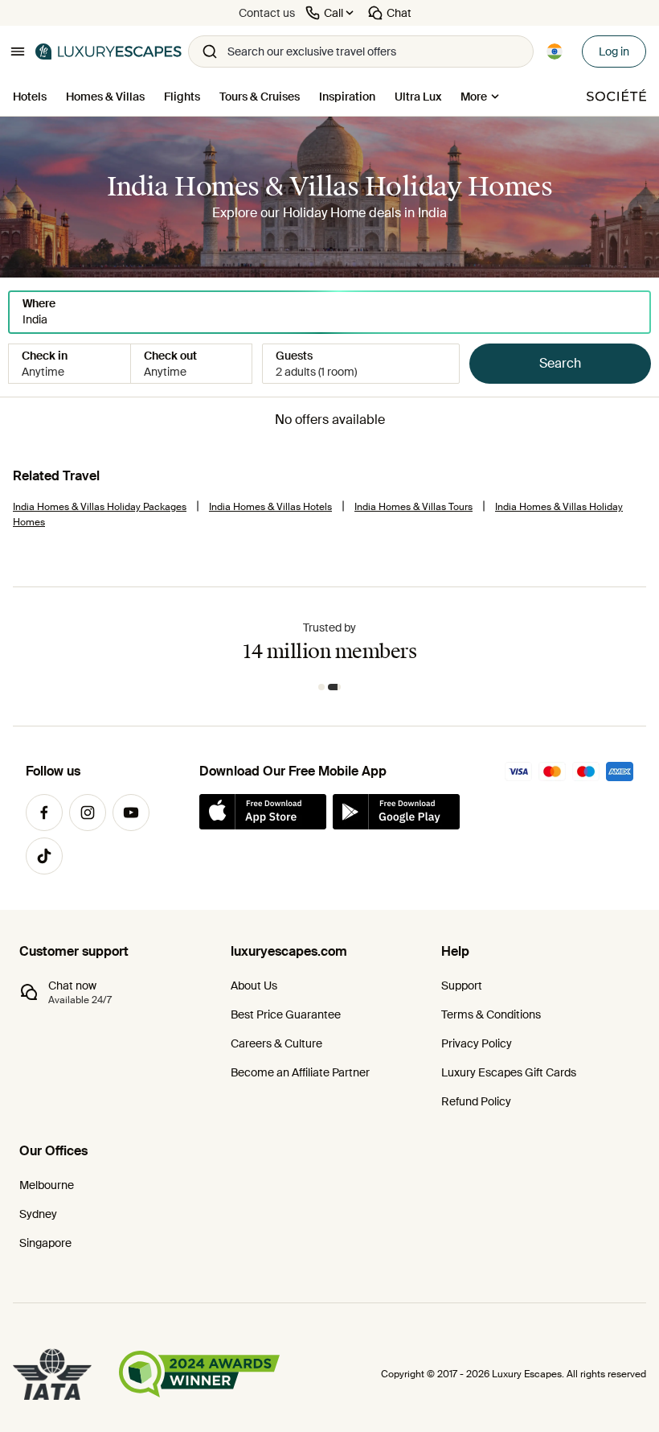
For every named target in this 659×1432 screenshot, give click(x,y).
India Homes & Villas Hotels (270, 506)
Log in (614, 51)
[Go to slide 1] (321, 687)
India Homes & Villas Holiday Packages (99, 506)
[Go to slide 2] (334, 687)
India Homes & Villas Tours (413, 506)
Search (560, 363)
